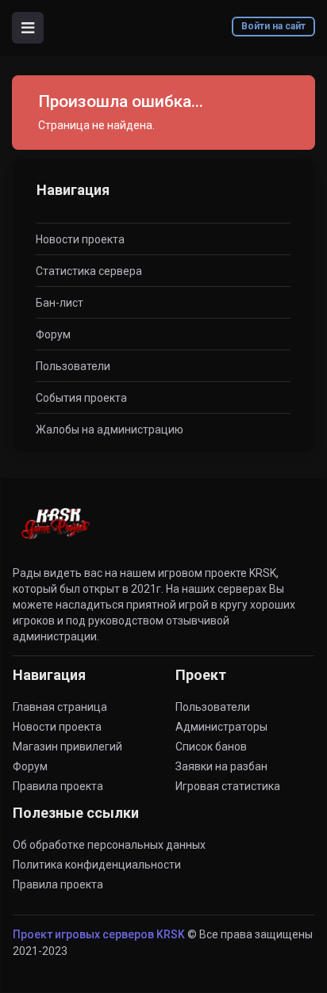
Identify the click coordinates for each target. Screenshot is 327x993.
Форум (53, 334)
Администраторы (221, 726)
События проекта (81, 397)
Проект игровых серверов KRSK (99, 934)
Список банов (211, 746)
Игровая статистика (227, 786)
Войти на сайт (273, 26)
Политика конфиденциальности (97, 864)
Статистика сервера (89, 271)
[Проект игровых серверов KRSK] (55, 532)
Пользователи (73, 366)
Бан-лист (59, 302)
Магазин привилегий (67, 746)
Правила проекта (58, 786)
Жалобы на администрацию (109, 429)
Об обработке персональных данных (109, 844)
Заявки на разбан (221, 766)
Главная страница (60, 707)
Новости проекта (80, 239)
